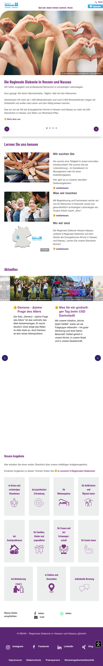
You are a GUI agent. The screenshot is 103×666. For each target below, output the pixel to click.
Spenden (97, 6)
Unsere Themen (52, 8)
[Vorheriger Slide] (6, 129)
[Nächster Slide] (96, 129)
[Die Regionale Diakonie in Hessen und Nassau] (51, 43)
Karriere (62, 8)
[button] (40, 613)
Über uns (42, 8)
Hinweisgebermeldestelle (79, 660)
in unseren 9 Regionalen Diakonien (76, 471)
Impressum (15, 660)
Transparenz (53, 660)
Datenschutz (33, 660)
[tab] (46, 128)
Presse (70, 8)
